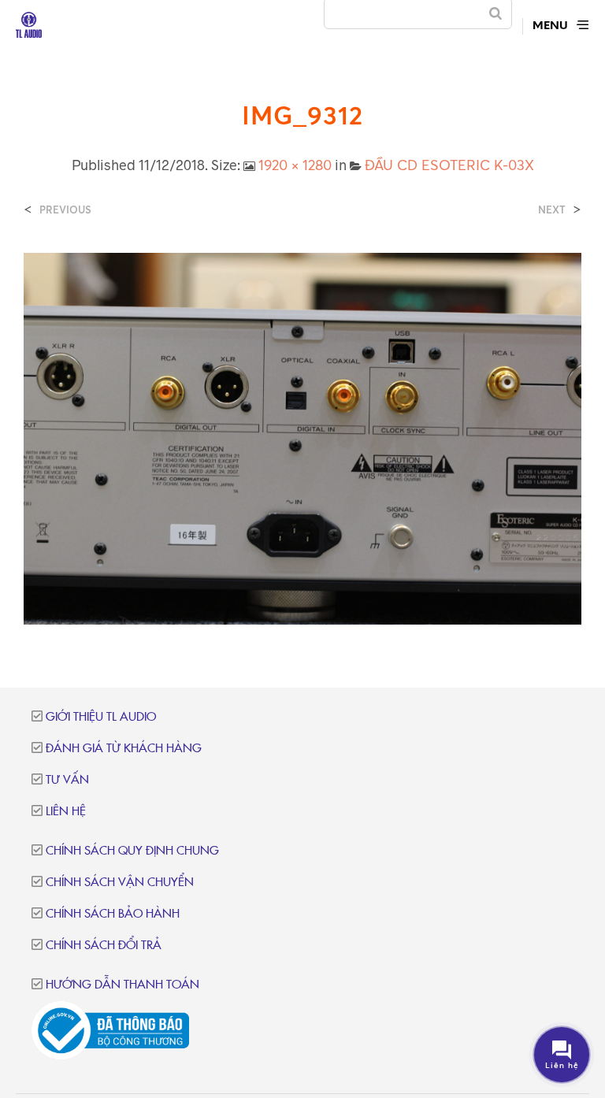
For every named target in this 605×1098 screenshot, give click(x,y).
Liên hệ (66, 811)
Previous (65, 210)
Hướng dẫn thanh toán (122, 985)
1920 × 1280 (295, 164)
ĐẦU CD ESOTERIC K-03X (449, 164)
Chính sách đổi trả (103, 945)
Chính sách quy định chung (132, 851)
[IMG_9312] (302, 437)
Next (552, 210)
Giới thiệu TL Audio (101, 717)
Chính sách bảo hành (113, 914)
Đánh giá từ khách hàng (124, 748)
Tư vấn (67, 780)
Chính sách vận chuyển (120, 882)
